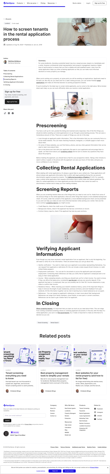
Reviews (52, 411)
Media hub (68, 435)
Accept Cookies (69, 471)
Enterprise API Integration (83, 429)
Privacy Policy (54, 447)
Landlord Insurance (84, 426)
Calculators (68, 427)
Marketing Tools (84, 418)
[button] (21, 3)
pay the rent (73, 280)
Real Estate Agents (70, 408)
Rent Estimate (83, 421)
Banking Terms (91, 447)
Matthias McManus (14, 61)
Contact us (53, 416)
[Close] (108, 468)
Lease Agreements (84, 416)
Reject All (54, 471)
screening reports (52, 203)
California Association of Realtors (79, 177)
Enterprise (68, 418)
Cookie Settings (102, 447)
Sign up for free (100, 3)
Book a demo (77, 3)
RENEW (67, 432)
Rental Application (84, 413)
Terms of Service (65, 447)
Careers (52, 413)
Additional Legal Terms (78, 447)
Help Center (68, 425)
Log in (88, 3)
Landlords (67, 411)
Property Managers (70, 413)
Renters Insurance (84, 423)
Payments (82, 411)
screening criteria (66, 151)
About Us (53, 408)
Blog (66, 430)
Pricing (43, 3)
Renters (67, 416)
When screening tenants (44, 308)
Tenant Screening (84, 408)
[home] (8, 3)
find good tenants (63, 313)
